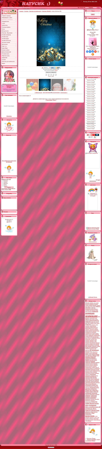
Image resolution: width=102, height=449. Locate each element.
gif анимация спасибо (94, 369)
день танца (87, 419)
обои (98, 345)
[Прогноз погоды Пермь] (93, 229)
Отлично (6, 180)
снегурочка (93, 374)
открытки (88, 324)
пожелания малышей (90, 382)
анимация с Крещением (91, 396)
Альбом (26, 11)
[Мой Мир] (58, 68)
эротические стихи (93, 318)
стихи (94, 302)
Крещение (94, 393)
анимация (89, 313)
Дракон (87, 360)
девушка (94, 305)
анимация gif (96, 379)
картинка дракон (93, 360)
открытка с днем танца (93, 418)
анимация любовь (96, 338)
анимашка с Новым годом (90, 356)
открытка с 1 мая (92, 417)
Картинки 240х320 (90, 81)
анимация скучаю (96, 370)
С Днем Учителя (91, 328)
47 (45, 92)
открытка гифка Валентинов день (92, 403)
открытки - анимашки (89, 329)
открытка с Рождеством (91, 391)
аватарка (90, 311)
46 (43, 92)
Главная (4, 7)
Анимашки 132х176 (90, 93)
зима (91, 377)
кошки (96, 310)
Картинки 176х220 (90, 104)
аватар (92, 379)
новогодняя (87, 377)
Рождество (88, 390)
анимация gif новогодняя (91, 358)
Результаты (4, 188)
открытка (88, 322)
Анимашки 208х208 (90, 107)
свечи (98, 323)
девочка (87, 334)
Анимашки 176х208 (90, 97)
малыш (86, 380)
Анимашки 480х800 (90, 125)
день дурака (92, 306)
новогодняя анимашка (90, 357)
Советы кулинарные (93, 241)
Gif (89, 347)
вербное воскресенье (94, 320)
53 (54, 92)
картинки (91, 343)
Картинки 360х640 (46, 11)
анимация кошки (96, 330)
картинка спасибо (88, 370)
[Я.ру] (50, 68)
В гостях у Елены (91, 438)
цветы (86, 311)
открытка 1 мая (94, 322)
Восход (96, 333)
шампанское (87, 375)
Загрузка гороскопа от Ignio (9, 84)
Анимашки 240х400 (90, 111)
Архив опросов (11, 188)
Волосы (93, 310)
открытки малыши (94, 381)
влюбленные (87, 339)
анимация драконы (95, 362)
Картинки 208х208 (90, 109)
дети (94, 343)
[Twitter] (55, 68)
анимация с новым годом (94, 335)
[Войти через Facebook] (92, 51)
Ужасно (5, 186)
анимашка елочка (94, 375)
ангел (90, 310)
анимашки (91, 316)
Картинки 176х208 (90, 100)
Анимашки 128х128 (90, 84)
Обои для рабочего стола (91, 345)
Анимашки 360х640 (90, 120)
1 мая (92, 307)
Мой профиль (11, 7)
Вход (54, 100)
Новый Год (88, 352)
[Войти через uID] (87, 51)
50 (49, 92)
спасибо (87, 318)
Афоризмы (9, 116)
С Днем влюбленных (89, 414)
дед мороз (92, 373)
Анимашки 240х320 (90, 79)
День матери (88, 346)
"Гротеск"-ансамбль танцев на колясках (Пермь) (92, 440)
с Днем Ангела (92, 326)
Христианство (95, 336)
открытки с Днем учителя (91, 327)
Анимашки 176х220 (90, 102)
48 (46, 92)
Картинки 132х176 (90, 95)
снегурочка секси (94, 387)
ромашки (97, 343)
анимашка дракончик (90, 362)
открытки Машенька (92, 383)
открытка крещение (90, 394)
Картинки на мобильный (35, 11)
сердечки (92, 339)
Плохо (5, 184)
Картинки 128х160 (90, 90)
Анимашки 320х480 (90, 116)
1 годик (91, 419)
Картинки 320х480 (90, 118)
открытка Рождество (89, 386)
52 (53, 92)
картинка (87, 302)
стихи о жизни (92, 319)
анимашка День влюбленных (91, 406)
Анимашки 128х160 (90, 88)
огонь (95, 323)
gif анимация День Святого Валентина (92, 408)
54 (55, 92)
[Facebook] (53, 68)
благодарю (87, 369)
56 (58, 92)
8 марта (93, 333)
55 (57, 92)
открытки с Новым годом (93, 355)
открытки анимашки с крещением (92, 395)
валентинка (89, 416)
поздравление (97, 368)
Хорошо (5, 182)
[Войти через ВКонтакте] (90, 51)
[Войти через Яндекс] (95, 51)
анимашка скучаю (89, 372)
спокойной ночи (88, 332)
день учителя (94, 328)
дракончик (87, 361)
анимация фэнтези (89, 363)
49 (48, 92)
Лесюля (56, 70)
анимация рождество (91, 385)
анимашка (95, 311)
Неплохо (6, 183)
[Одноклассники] (56, 68)
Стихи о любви (88, 305)
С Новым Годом (88, 336)
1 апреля (98, 305)
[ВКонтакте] (51, 68)
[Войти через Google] (98, 51)
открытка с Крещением (90, 398)
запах (99, 316)
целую (90, 334)
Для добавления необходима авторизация (9, 161)
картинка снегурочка (91, 389)
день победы (90, 323)
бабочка (90, 330)
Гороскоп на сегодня (9, 86)
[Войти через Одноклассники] (93, 54)
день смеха (87, 306)
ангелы (93, 334)
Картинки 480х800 (90, 127)
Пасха (87, 319)
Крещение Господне (90, 399)
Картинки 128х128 (90, 86)
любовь (91, 302)
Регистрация (19, 7)
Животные (92, 348)
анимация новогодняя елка (90, 376)
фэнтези (90, 366)
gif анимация (94, 350)
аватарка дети (91, 380)
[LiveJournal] (60, 68)
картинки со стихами (93, 304)
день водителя (92, 342)
